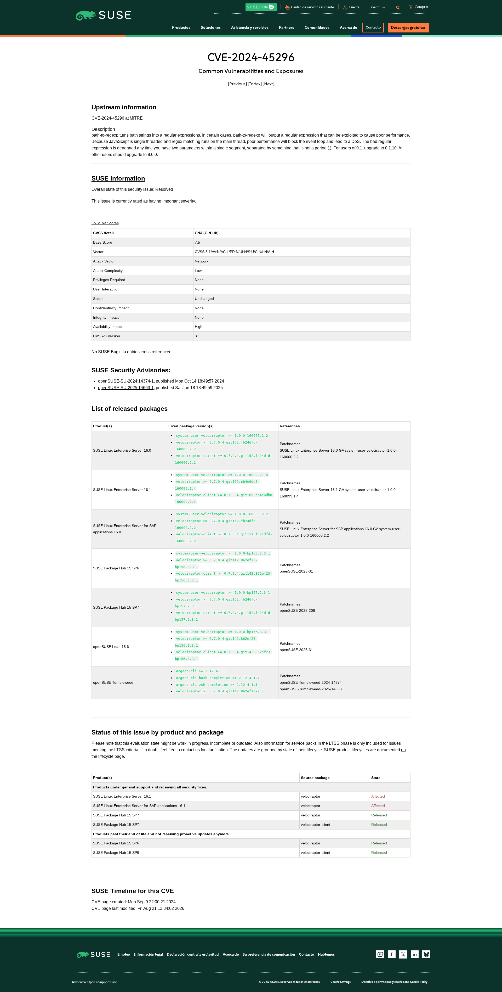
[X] (403, 954)
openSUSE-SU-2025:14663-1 (126, 387)
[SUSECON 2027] (261, 7)
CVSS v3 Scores (105, 223)
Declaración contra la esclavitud (193, 954)
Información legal (148, 954)
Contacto (373, 27)
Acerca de (231, 954)
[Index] (255, 83)
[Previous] (237, 83)
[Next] (268, 83)
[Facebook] (392, 954)
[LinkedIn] (415, 954)
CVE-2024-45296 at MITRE (117, 118)
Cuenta (354, 7)
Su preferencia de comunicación (269, 954)
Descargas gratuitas (408, 27)
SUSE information (118, 178)
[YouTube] (380, 954)
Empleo (123, 954)
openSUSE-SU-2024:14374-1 (126, 381)
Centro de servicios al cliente (312, 7)
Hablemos (326, 954)
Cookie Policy (418, 982)
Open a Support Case (102, 982)
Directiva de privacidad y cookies (382, 982)
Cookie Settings (340, 982)
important (171, 201)
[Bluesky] (426, 954)
